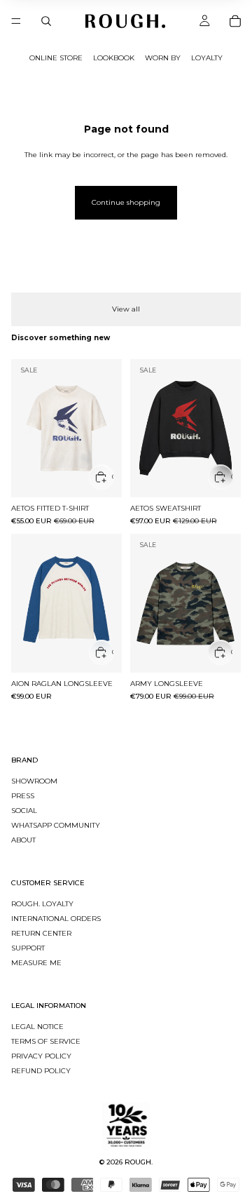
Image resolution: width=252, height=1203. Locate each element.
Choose (113, 476)
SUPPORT (28, 948)
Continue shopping (126, 202)
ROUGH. (139, 1162)
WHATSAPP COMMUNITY (55, 825)
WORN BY (163, 57)
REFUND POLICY (41, 1070)
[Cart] (235, 21)
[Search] (46, 21)
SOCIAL (24, 810)
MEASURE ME (36, 962)
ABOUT (23, 840)
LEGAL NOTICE (37, 1026)
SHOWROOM (34, 781)
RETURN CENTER (41, 933)
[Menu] (16, 21)
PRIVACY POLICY (41, 1056)
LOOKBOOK (113, 57)
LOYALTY (207, 57)
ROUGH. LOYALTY (42, 903)
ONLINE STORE (56, 57)
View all (126, 309)
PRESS (22, 795)
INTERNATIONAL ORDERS (56, 918)
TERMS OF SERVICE (45, 1041)
